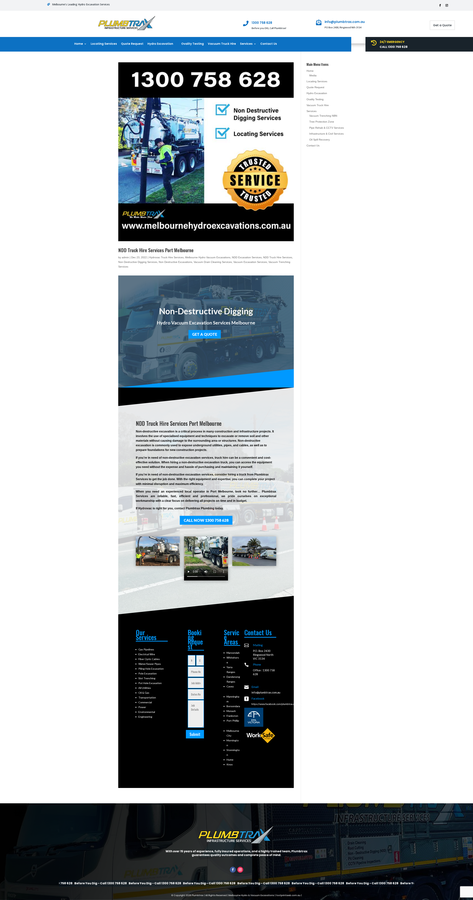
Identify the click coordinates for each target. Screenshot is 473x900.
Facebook (257, 698)
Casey (230, 686)
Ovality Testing (192, 44)
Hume (230, 759)
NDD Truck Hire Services (277, 257)
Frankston (232, 715)
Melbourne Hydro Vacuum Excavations (207, 257)
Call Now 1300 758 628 (206, 520)
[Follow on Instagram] (446, 5)
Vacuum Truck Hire (222, 44)
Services (246, 44)
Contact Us (268, 44)
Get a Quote (442, 25)
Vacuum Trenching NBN (323, 115)
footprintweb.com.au (288, 895)
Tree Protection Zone (321, 121)
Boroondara (233, 706)
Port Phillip (233, 720)
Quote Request (132, 44)
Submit (195, 734)
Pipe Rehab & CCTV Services (326, 127)
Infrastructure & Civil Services (326, 133)
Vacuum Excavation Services (250, 261)
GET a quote (204, 334)
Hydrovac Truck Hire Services (166, 257)
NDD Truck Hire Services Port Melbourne (156, 250)
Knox (230, 764)
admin (125, 257)
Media (313, 75)
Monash (231, 711)
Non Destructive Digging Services (137, 261)
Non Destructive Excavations (175, 261)
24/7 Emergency (392, 42)
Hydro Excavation (160, 44)
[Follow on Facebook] (440, 5)
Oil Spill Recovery (319, 139)
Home (78, 44)
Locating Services (104, 44)
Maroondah (233, 652)
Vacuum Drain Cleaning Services (213, 261)
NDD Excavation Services (247, 257)
